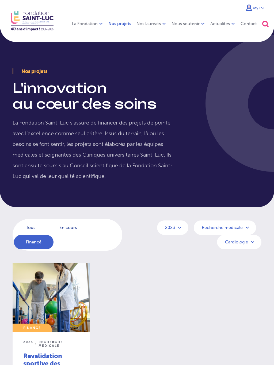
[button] (265, 24)
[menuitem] (119, 23)
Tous (30, 227)
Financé (33, 241)
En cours (68, 227)
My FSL (259, 8)
